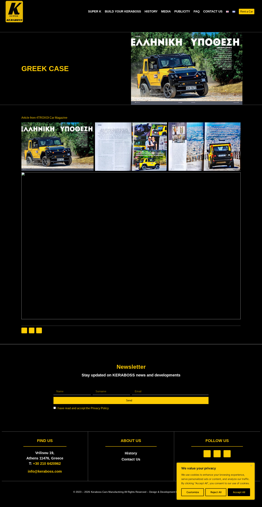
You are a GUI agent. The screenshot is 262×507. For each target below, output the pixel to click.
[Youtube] (227, 453)
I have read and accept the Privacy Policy (83, 408)
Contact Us (212, 11)
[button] (257, 12)
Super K (94, 11)
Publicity (182, 11)
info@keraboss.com (45, 471)
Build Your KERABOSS (123, 11)
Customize (192, 492)
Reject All (215, 492)
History (151, 11)
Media (166, 11)
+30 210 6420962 (47, 463)
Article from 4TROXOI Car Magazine (44, 117)
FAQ (197, 11)
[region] (215, 481)
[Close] (251, 465)
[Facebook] (207, 453)
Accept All (239, 492)
